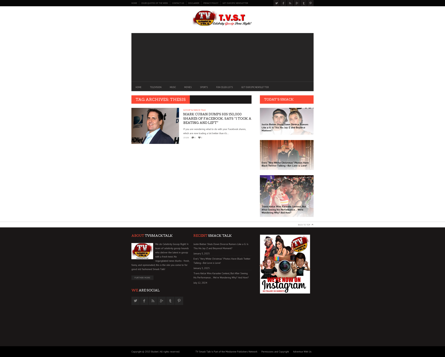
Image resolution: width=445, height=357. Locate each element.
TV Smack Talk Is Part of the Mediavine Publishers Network (226, 351)
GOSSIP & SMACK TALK (194, 110)
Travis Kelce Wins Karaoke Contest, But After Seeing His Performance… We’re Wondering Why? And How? (221, 275)
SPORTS (204, 87)
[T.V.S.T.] (222, 18)
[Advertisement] (222, 57)
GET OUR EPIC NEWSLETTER (235, 3)
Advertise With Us (302, 351)
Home (134, 3)
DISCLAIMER (193, 3)
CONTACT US (178, 3)
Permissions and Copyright (275, 351)
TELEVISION (155, 87)
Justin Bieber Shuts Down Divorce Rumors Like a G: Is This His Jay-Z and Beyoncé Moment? (220, 246)
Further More (142, 277)
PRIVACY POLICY (210, 3)
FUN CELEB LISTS (224, 87)
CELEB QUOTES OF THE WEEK (154, 3)
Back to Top (304, 224)
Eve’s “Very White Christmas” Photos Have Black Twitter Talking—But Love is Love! (221, 260)
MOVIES (188, 87)
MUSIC (173, 87)
